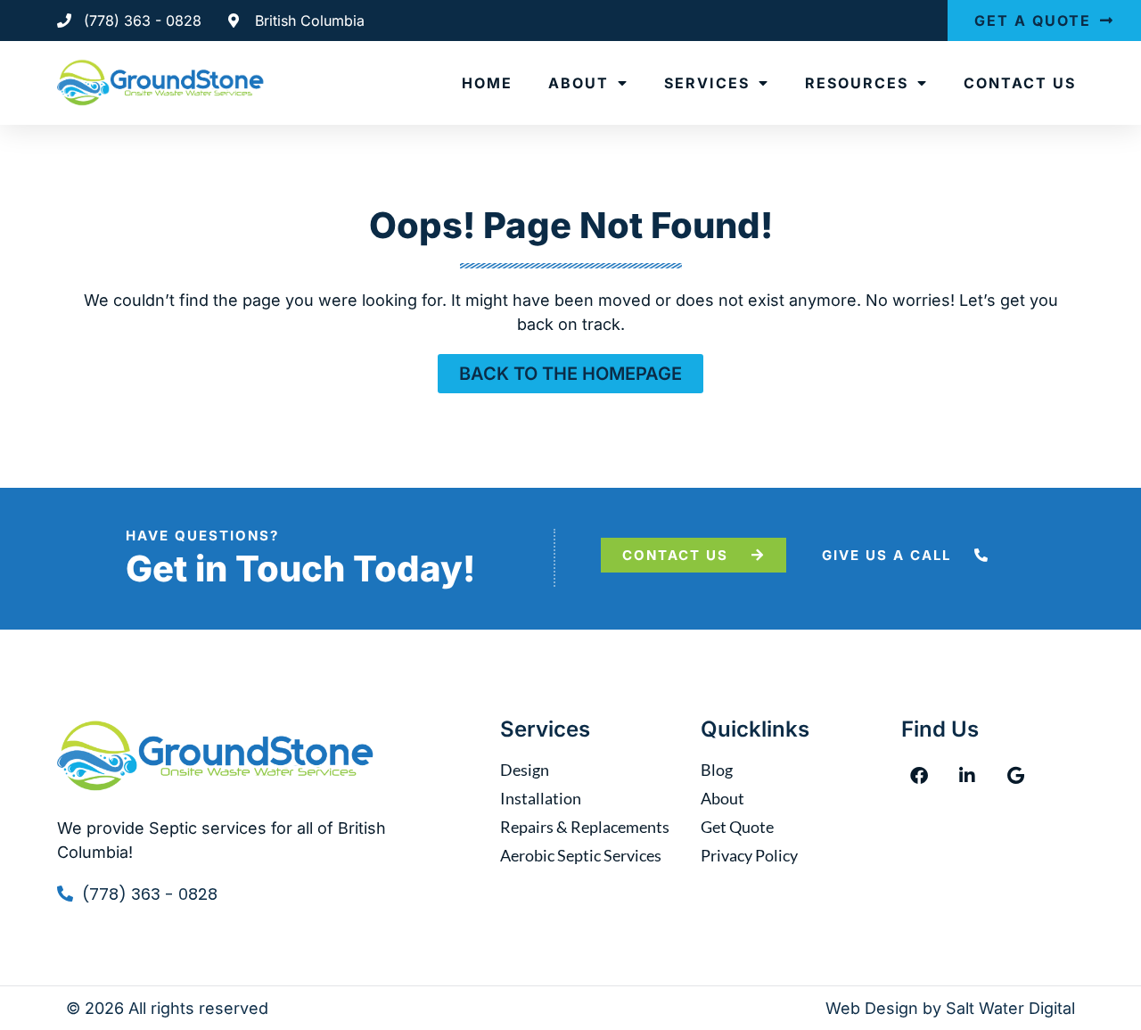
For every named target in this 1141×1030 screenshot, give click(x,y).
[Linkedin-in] (967, 776)
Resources (856, 83)
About (578, 83)
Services (707, 83)
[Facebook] (919, 776)
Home (487, 83)
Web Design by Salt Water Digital (950, 1008)
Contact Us (1020, 83)
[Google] (1015, 776)
